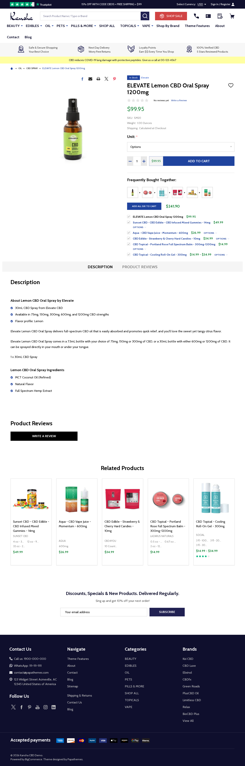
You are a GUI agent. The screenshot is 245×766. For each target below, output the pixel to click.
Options (138, 227)
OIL (48, 26)
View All (188, 721)
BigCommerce (33, 759)
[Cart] (231, 16)
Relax (186, 707)
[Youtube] (37, 707)
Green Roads (191, 686)
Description (100, 267)
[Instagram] (46, 707)
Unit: (132, 136)
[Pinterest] (114, 78)
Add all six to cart (144, 206)
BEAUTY (13, 26)
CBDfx (187, 679)
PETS (61, 26)
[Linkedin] (54, 707)
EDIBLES (32, 26)
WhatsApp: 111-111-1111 (28, 665)
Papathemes (75, 759)
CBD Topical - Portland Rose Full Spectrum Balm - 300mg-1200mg (167, 526)
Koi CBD (188, 659)
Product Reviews (140, 267)
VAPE (146, 26)
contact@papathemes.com (31, 672)
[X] (106, 78)
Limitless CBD (192, 700)
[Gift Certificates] (208, 16)
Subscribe (167, 612)
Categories (135, 649)
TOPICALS (128, 26)
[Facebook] (82, 78)
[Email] (90, 78)
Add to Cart (199, 161)
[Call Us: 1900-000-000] (196, 16)
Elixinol (187, 672)
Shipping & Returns (79, 695)
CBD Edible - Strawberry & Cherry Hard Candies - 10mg (122, 526)
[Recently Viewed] (220, 16)
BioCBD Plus (191, 714)
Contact (13, 37)
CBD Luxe (189, 665)
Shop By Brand (167, 26)
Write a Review (179, 100)
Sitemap (72, 686)
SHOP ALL (107, 26)
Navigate (76, 649)
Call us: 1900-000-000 (30, 659)
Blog (28, 37)
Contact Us (74, 702)
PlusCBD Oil (191, 693)
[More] (22, 25)
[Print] (98, 78)
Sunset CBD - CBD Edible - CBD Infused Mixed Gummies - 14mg (31, 526)
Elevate (145, 77)
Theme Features (197, 26)
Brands (190, 649)
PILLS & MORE (82, 26)
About (220, 26)
